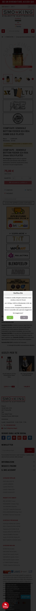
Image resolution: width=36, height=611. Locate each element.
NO (24, 317)
